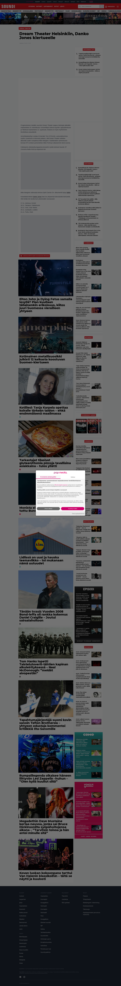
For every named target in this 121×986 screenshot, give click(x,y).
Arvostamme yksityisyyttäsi (48, 477)
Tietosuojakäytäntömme (78, 513)
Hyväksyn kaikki (72, 508)
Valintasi (73, 477)
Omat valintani (48, 508)
